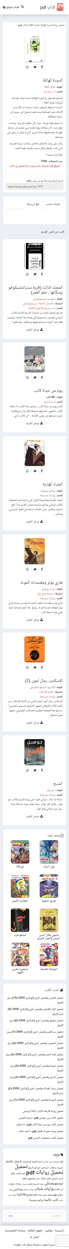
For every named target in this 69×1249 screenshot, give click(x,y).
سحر (50, 1195)
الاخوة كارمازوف (30, 1162)
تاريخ (30, 1167)
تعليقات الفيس (52, 204)
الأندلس (45, 1162)
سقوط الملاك (42, 1195)
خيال (43, 1178)
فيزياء (14, 1195)
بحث (10, 1215)
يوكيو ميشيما (47, 491)
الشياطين (45, 1167)
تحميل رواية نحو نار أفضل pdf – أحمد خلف (41, 1131)
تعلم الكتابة (21, 1173)
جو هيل (50, 790)
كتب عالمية (51, 1200)
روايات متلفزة (29, 1189)
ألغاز (61, 1162)
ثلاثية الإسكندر (45, 692)
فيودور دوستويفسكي (43, 299)
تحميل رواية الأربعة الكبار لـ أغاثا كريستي (43, 1111)
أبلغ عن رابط (33, 204)
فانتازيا (21, 1194)
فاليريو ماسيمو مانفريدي (42, 687)
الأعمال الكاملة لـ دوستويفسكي (38, 303)
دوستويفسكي (54, 1183)
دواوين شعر (28, 1178)
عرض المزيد (33, 329)
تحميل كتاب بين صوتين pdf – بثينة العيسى (40, 1118)
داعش (38, 1178)
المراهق (37, 1167)
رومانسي (18, 1189)
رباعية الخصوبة (38, 1184)
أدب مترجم (49, 91)
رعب (30, 1184)
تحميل (21, 1166)
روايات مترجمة (47, 495)
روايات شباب (44, 1189)
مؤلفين (49, 1231)
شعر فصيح (32, 1195)
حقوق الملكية (35, 1231)
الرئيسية (59, 1231)
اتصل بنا (34, 1237)
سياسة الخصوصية (15, 1231)
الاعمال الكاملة (36, 308)
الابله (40, 1162)
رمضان (24, 1184)
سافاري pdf (58, 1195)
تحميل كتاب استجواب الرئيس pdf (45, 1138)
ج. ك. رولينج (48, 589)
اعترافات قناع (54, 1162)
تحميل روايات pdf (44, 1172)
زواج (11, 1189)
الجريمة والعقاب (56, 1167)
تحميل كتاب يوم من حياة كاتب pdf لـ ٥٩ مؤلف (39, 1124)
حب (48, 1178)
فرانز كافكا (49, 87)
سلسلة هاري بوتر (45, 594)
